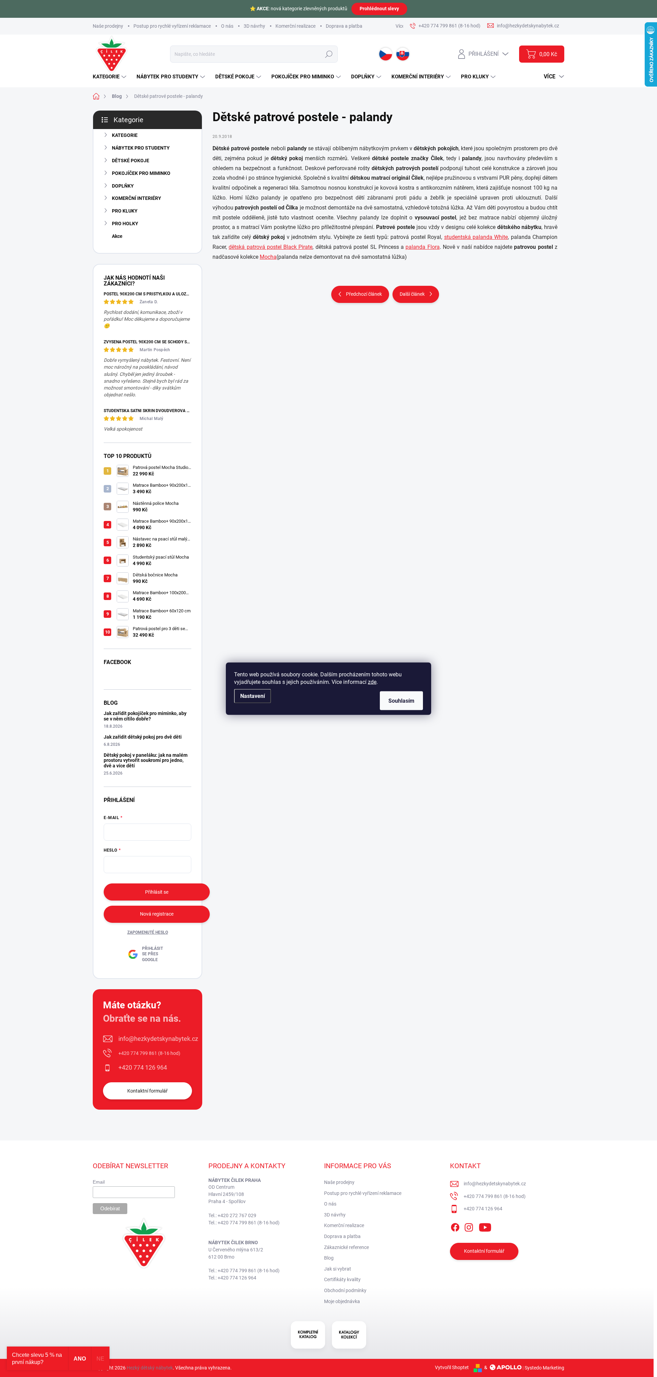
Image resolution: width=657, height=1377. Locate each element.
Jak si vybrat (337, 1269)
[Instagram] (469, 1226)
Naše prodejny (108, 26)
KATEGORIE (125, 135)
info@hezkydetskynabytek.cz (158, 1038)
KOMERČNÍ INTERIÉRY (136, 198)
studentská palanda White (476, 237)
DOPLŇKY (123, 186)
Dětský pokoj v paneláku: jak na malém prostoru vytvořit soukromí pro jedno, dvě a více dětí (146, 760)
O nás (227, 26)
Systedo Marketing (544, 1367)
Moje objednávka (342, 1301)
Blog (329, 1258)
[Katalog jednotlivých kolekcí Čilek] (349, 1335)
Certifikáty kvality (342, 1279)
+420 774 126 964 (142, 1067)
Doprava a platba (344, 26)
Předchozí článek (364, 294)
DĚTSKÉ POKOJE (130, 160)
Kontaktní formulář (147, 1091)
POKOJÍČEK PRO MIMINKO (141, 173)
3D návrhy (254, 26)
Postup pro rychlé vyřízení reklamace (172, 26)
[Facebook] (455, 1226)
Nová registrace (156, 914)
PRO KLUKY (125, 211)
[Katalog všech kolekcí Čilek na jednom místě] (308, 1335)
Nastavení (252, 695)
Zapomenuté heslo (147, 932)
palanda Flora (422, 247)
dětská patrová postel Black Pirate (270, 247)
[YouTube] (485, 1226)
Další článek (412, 294)
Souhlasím (401, 700)
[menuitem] (110, 77)
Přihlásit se (156, 892)
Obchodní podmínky (345, 1290)
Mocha (268, 257)
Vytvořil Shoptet (452, 1367)
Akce (117, 236)
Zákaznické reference (346, 1247)
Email (99, 1182)
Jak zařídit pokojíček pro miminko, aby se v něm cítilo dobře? (145, 716)
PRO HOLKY (125, 223)
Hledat (329, 54)
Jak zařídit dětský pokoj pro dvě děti (143, 737)
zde (372, 681)
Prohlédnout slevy (379, 8)
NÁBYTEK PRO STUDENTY (141, 148)
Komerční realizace (295, 26)
